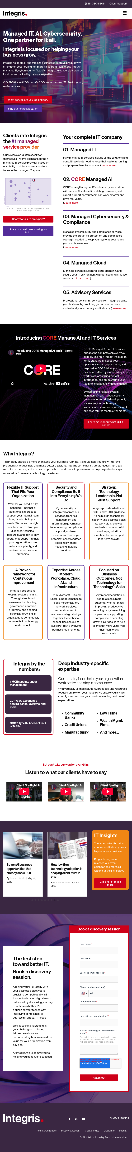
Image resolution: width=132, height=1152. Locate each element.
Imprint (123, 1130)
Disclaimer (109, 1130)
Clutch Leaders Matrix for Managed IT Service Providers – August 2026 (28, 209)
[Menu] (125, 13)
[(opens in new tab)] (28, 191)
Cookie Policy (92, 1130)
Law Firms (108, 713)
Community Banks (74, 715)
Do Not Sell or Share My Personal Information (103, 1137)
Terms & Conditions (46, 1130)
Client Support (118, 3)
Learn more (108, 165)
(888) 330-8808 (95, 3)
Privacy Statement (70, 1130)
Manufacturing (77, 732)
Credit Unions (76, 725)
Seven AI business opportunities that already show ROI (19, 869)
